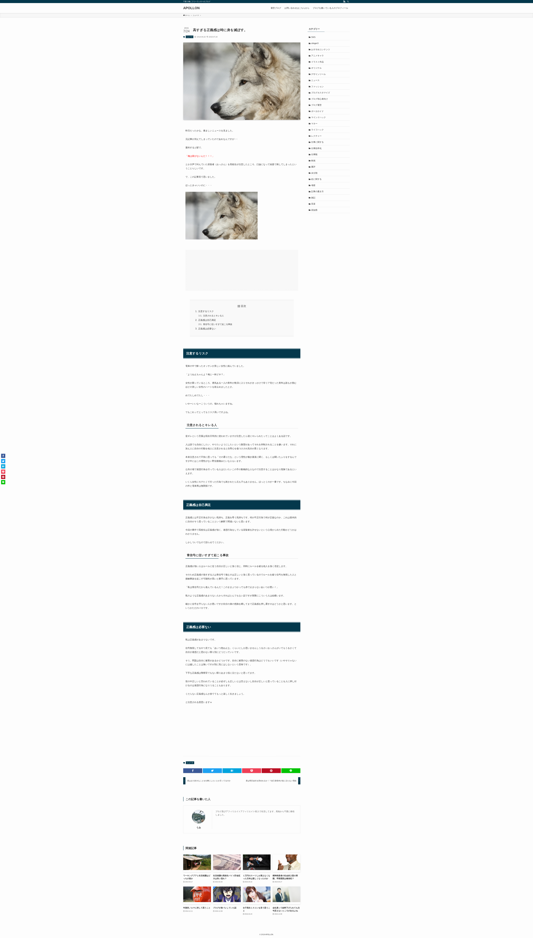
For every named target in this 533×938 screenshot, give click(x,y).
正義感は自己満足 (207, 320)
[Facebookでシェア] (192, 770)
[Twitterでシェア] (212, 770)
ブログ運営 (316, 105)
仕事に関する (317, 142)
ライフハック (317, 129)
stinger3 (314, 43)
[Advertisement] (242, 270)
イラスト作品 (317, 62)
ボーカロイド (317, 111)
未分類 (314, 173)
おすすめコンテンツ (320, 49)
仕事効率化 (316, 148)
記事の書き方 (317, 191)
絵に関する (316, 179)
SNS (313, 37)
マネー (314, 123)
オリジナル (316, 68)
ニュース (189, 37)
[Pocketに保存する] (251, 770)
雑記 (313, 197)
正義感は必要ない (207, 328)
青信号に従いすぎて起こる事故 (217, 324)
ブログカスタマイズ (320, 92)
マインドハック (318, 117)
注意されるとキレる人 (213, 315)
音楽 (313, 204)
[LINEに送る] (290, 770)
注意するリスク (206, 311)
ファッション (317, 86)
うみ (198, 827)
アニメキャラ (317, 55)
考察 (313, 185)
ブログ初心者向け (319, 99)
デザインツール (318, 74)
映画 (313, 160)
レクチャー (316, 136)
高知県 (314, 210)
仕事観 (314, 154)
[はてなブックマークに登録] (232, 770)
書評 (313, 167)
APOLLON (191, 8)
